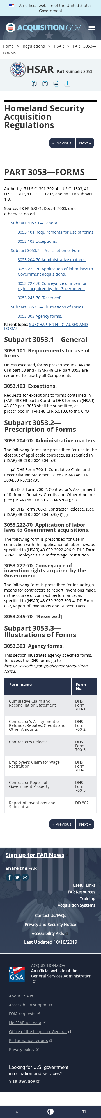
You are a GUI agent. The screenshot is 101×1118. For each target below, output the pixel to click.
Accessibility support (28, 1004)
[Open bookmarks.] (45, 86)
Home (8, 46)
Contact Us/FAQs (50, 915)
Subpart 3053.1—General (34, 222)
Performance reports (28, 1040)
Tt (84, 1111)
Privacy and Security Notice (50, 924)
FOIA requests (22, 1013)
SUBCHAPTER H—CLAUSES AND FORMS (46, 326)
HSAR (59, 46)
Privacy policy (21, 1049)
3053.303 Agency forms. (40, 316)
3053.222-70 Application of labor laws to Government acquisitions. (55, 271)
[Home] (43, 28)
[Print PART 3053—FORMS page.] (56, 86)
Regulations (34, 46)
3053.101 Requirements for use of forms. (56, 232)
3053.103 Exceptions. (37, 241)
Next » (85, 143)
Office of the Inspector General (38, 1031)
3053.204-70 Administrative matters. (52, 259)
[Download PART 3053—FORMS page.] (67, 86)
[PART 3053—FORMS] (33, 86)
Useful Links (84, 885)
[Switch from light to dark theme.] (50, 1111)
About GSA (19, 996)
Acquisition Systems (76, 905)
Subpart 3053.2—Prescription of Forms (47, 250)
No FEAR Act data (25, 1022)
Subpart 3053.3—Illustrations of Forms (47, 307)
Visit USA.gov (22, 1080)
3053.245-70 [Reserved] (40, 297)
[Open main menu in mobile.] (91, 28)
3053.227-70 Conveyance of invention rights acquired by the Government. (53, 286)
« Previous (62, 143)
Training (87, 898)
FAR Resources (81, 891)
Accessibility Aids (48, 933)
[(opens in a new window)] (18, 973)
